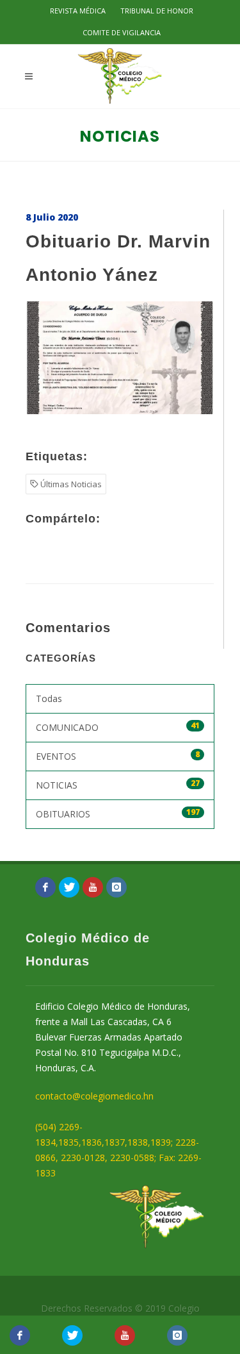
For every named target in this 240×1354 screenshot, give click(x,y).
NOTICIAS (118, 784)
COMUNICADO (118, 726)
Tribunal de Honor (156, 10)
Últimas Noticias (70, 484)
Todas (49, 698)
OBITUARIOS (118, 813)
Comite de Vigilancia (122, 32)
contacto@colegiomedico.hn (94, 1096)
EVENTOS (118, 755)
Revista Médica (78, 10)
